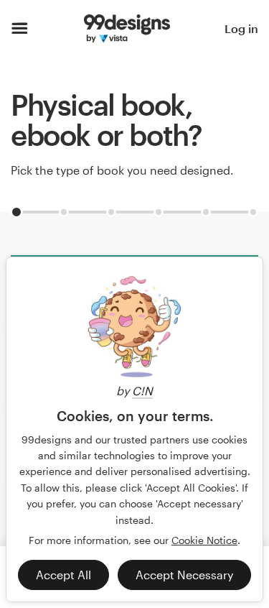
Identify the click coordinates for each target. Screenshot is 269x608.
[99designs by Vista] (127, 28)
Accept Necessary (184, 574)
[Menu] (20, 28)
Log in (241, 28)
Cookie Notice (204, 540)
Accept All (63, 574)
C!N (142, 390)
